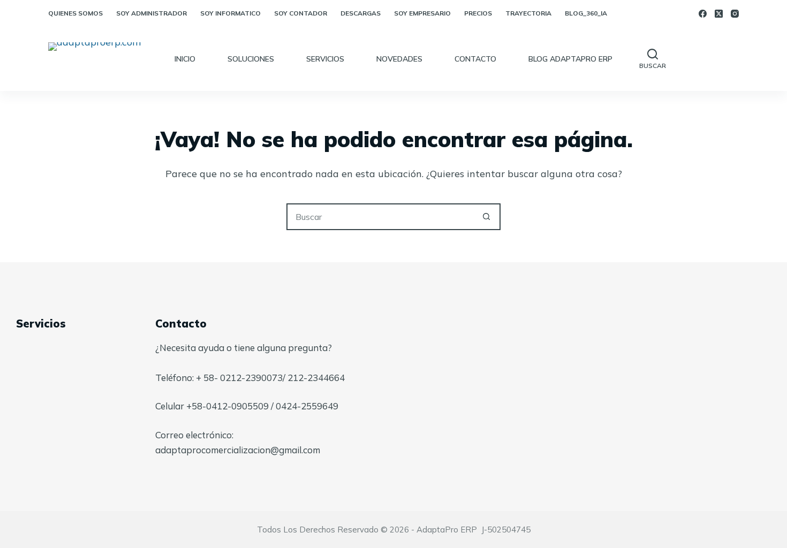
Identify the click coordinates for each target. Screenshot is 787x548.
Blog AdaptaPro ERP (570, 59)
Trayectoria (528, 13)
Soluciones (251, 59)
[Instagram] (735, 14)
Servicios (325, 59)
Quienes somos (75, 13)
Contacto (475, 59)
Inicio (185, 59)
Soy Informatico (230, 13)
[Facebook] (703, 14)
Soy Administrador (151, 13)
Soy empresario (422, 13)
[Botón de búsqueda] (486, 216)
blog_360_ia (586, 13)
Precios (478, 13)
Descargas (360, 13)
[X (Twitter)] (719, 14)
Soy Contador (300, 13)
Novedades (399, 59)
